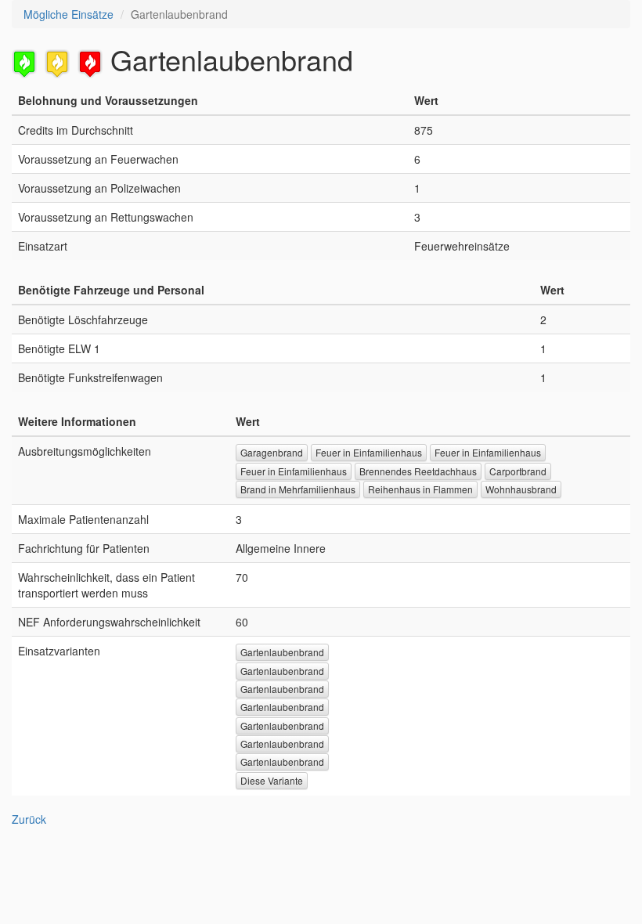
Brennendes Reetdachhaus (418, 471)
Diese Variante (271, 780)
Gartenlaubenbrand (282, 652)
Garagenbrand (271, 452)
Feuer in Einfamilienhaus (369, 452)
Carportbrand (517, 471)
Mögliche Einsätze (68, 14)
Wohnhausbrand (521, 489)
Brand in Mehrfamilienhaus (297, 489)
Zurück (29, 819)
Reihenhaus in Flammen (420, 489)
